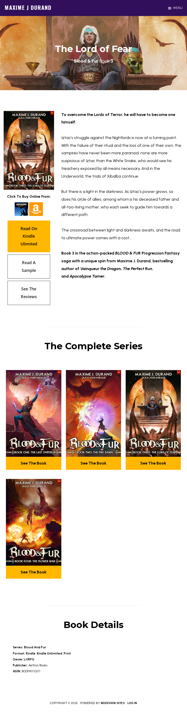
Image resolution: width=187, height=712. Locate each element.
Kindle (30, 653)
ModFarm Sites (113, 703)
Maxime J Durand (28, 7)
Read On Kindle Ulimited (29, 236)
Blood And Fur (35, 647)
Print (67, 653)
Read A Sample (29, 266)
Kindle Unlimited (49, 653)
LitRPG (29, 659)
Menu (177, 8)
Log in (132, 703)
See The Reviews (29, 292)
